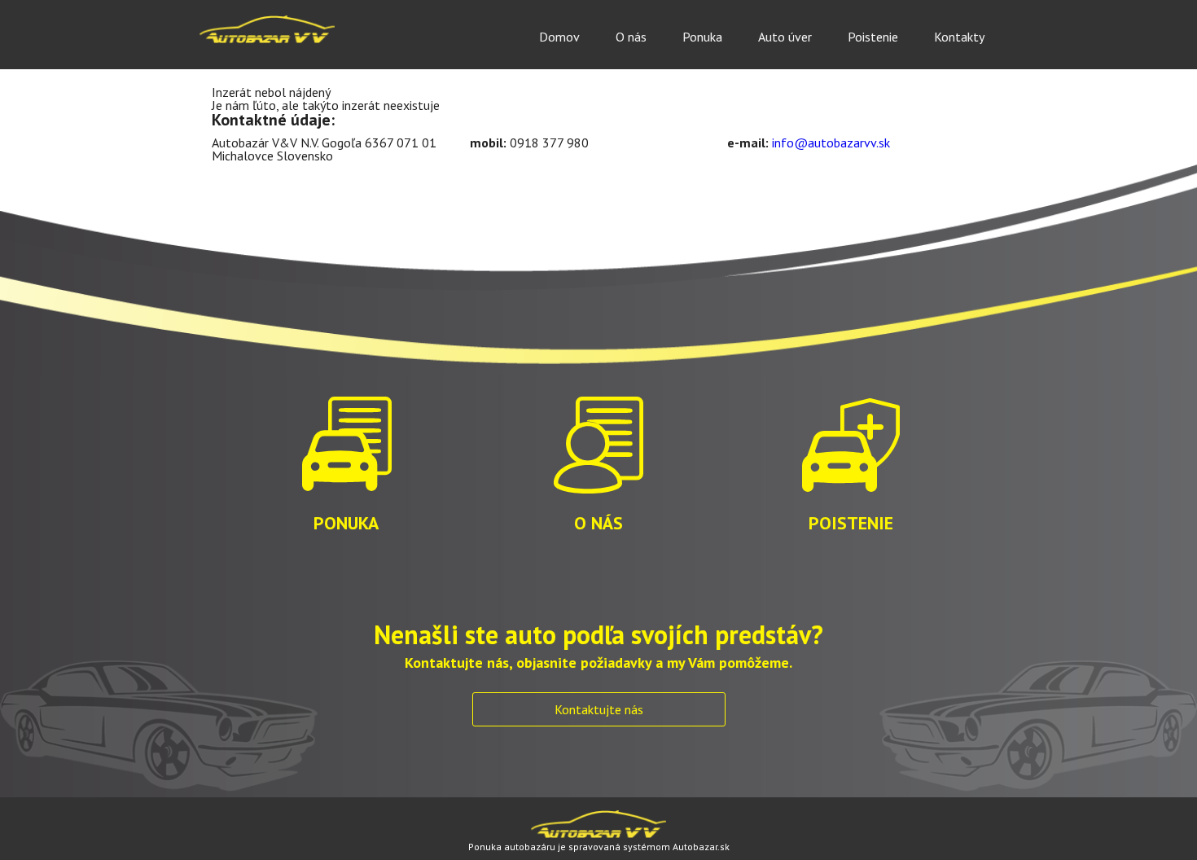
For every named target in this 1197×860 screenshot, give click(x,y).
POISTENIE (851, 521)
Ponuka (702, 37)
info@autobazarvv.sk (831, 142)
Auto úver (785, 37)
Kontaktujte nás (599, 709)
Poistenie (873, 37)
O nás (631, 37)
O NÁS (598, 521)
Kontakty (959, 37)
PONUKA (346, 521)
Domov (559, 37)
